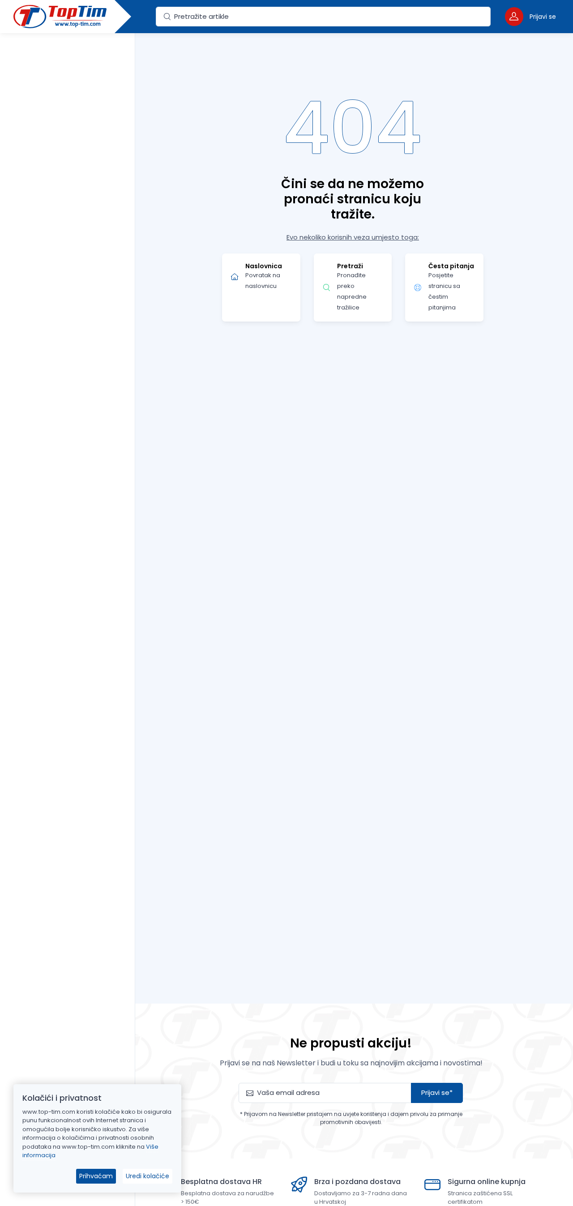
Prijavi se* (437, 1092)
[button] (530, 16)
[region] (67, 608)
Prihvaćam (96, 1176)
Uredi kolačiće (147, 1176)
